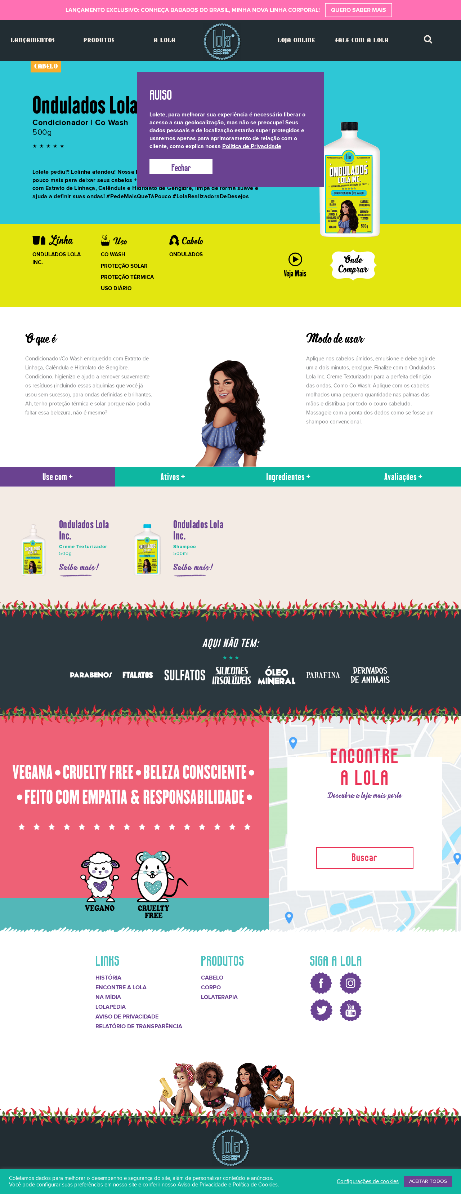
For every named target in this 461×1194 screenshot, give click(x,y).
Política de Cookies (255, 1185)
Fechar (181, 166)
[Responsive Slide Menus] (222, 41)
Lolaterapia (219, 997)
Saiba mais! (79, 568)
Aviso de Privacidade (126, 1017)
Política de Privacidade (251, 146)
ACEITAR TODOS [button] (428, 1181)
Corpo (211, 987)
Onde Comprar (353, 265)
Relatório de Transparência (138, 1026)
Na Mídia (108, 997)
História (108, 978)
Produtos (99, 40)
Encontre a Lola (121, 987)
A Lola (165, 40)
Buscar (365, 856)
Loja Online (296, 40)
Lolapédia (110, 1007)
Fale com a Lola (362, 40)
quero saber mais (358, 10)
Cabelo (212, 978)
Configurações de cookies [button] (368, 1181)
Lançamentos (33, 40)
